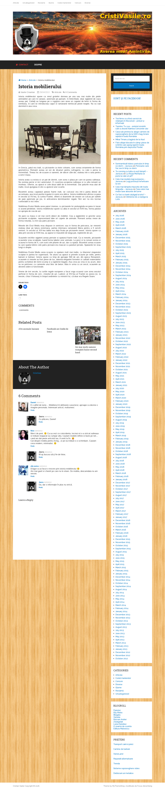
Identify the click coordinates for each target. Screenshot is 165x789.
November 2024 (122, 269)
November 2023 (122, 307)
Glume (51, 3)
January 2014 (121, 611)
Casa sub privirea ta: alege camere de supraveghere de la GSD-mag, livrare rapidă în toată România (132, 134)
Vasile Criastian (28, 92)
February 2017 (121, 514)
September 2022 (123, 344)
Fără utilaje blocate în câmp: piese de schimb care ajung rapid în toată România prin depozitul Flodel (132, 144)
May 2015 (119, 561)
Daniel (33, 402)
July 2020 (119, 388)
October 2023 (121, 310)
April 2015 (119, 564)
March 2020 (120, 398)
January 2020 (121, 404)
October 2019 (121, 413)
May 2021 (119, 376)
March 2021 (120, 382)
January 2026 (121, 234)
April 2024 (120, 291)
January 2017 (121, 517)
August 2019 (121, 420)
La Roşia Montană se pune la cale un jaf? (130, 175)
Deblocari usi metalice (123, 773)
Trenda (116, 763)
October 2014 (121, 583)
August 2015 (121, 552)
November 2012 (122, 655)
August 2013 (121, 627)
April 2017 (119, 508)
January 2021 (121, 385)
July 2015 (119, 555)
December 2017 (122, 482)
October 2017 (121, 489)
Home (23, 80)
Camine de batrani (121, 749)
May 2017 (119, 504)
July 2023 (119, 319)
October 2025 (121, 244)
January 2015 (121, 574)
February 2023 (121, 332)
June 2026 (120, 219)
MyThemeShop (118, 786)
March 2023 (120, 329)
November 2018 (122, 448)
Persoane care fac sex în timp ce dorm (132, 167)
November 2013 (122, 618)
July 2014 (119, 592)
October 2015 (121, 545)
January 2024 (121, 300)
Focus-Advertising (144, 786)
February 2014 (121, 608)
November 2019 (122, 410)
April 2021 (119, 379)
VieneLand (118, 754)
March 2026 (120, 228)
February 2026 (122, 231)
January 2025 (121, 263)
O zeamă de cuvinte (122, 726)
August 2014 (121, 589)
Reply (33, 410)
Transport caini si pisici (123, 744)
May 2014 (119, 599)
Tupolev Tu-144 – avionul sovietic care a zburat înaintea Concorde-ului (131, 127)
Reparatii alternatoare (123, 759)
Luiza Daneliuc (120, 724)
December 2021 (122, 363)
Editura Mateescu (121, 728)
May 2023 (119, 325)
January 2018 (121, 479)
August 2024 (121, 278)
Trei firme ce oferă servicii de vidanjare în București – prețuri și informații (129, 120)
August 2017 (121, 495)
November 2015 (122, 542)
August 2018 (121, 457)
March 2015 (120, 567)
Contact (23, 65)
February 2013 (121, 646)
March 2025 (120, 256)
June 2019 (120, 426)
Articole (16, 3)
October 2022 (121, 341)
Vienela (116, 717)
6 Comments (71, 92)
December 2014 (122, 577)
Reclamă (41, 3)
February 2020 (122, 401)
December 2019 (122, 407)
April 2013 (119, 640)
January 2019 (121, 442)
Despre (38, 65)
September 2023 (123, 313)
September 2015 (123, 548)
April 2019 (119, 432)
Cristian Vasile (18, 786)
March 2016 (120, 530)
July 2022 (119, 351)
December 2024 (122, 266)
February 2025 (121, 259)
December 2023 (122, 303)
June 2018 (120, 464)
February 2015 (121, 570)
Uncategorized (28, 3)
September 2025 (123, 247)
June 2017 (120, 501)
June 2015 (120, 558)
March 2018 (120, 473)
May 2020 (119, 391)
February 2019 (121, 439)
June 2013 (120, 633)
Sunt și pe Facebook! (127, 98)
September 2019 (123, 417)
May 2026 (119, 222)
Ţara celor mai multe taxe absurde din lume (132, 190)
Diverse (87, 3)
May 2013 (119, 636)
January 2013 (121, 649)
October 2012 (121, 658)
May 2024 (119, 288)
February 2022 (121, 357)
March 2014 (120, 605)
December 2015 (122, 539)
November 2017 (122, 486)
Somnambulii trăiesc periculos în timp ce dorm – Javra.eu (132, 165)
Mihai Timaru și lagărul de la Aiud (130, 139)
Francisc (117, 710)
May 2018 (119, 467)
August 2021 (121, 373)
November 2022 (122, 338)
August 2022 (121, 347)
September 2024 (123, 275)
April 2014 (119, 602)
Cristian (37, 373)
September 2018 (123, 454)
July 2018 (119, 461)
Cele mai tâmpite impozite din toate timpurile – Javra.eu (131, 188)
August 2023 (121, 316)
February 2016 (121, 533)
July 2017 (119, 498)
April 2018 (119, 470)
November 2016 (122, 523)
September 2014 (123, 586)
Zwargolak (118, 722)
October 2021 (121, 369)
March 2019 (120, 435)
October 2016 (121, 526)
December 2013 (122, 614)
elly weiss (35, 466)
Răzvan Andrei (119, 719)
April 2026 (120, 225)
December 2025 (122, 237)
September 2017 (123, 492)
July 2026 (119, 215)
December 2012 (122, 652)
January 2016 (121, 536)
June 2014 (120, 596)
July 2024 (119, 281)
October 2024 (121, 272)
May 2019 (119, 429)
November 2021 (122, 366)
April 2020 (120, 395)
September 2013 (123, 624)
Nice (32, 431)
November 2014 (122, 580)
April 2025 (119, 253)
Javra (41, 482)
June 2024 (120, 285)
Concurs (78, 3)
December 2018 (122, 445)
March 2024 (120, 294)
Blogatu (117, 715)
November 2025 (122, 241)
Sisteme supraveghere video (126, 768)
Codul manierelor (64, 3)
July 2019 (119, 423)
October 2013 (121, 621)
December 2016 (122, 520)
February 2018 (121, 476)
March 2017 (120, 511)
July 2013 (119, 630)
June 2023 (120, 322)
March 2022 (120, 354)
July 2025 (119, 250)
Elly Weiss (117, 712)
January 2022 (121, 360)
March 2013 (120, 643)
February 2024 (122, 297)
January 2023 (121, 335)
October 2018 (121, 451)
